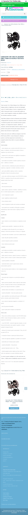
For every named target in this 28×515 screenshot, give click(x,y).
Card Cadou (6, 493)
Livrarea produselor (8, 457)
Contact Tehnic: (7, 486)
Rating (6, 101)
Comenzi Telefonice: (8, 471)
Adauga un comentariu (18, 69)
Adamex (9, 62)
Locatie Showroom (8, 484)
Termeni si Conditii (7, 454)
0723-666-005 (17, 471)
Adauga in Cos (14, 80)
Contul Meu (6, 495)
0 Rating (8, 69)
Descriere (3, 101)
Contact (5, 459)
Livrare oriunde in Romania (12, 17)
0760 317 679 (23, 85)
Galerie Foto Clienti (8, 498)
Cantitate (3, 72)
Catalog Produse (7, 496)
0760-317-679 (14, 486)
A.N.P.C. (5, 461)
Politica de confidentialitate (8, 504)
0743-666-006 (6, 473)
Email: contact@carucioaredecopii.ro (12, 475)
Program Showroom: (8, 479)
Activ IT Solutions (16, 510)
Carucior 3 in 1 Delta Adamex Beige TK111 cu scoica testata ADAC (14, 401)
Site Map (5, 500)
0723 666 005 (15, 85)
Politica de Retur (7, 456)
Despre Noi (6, 452)
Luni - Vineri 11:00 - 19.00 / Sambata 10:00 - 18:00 (13, 481)
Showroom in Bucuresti (11, 20)
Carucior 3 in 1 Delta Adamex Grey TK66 (14, 370)
